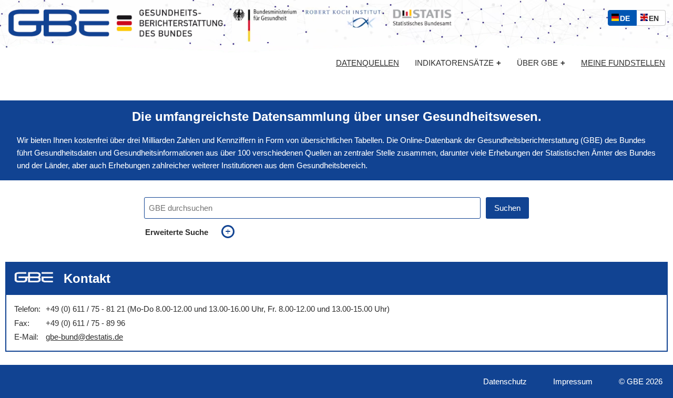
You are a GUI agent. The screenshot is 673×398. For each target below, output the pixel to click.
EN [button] (656, 20)
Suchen (507, 207)
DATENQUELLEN (367, 63)
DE (627, 20)
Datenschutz (505, 381)
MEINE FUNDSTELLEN (623, 63)
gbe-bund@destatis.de (84, 336)
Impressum (573, 381)
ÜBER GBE (541, 62)
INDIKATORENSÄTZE (458, 62)
